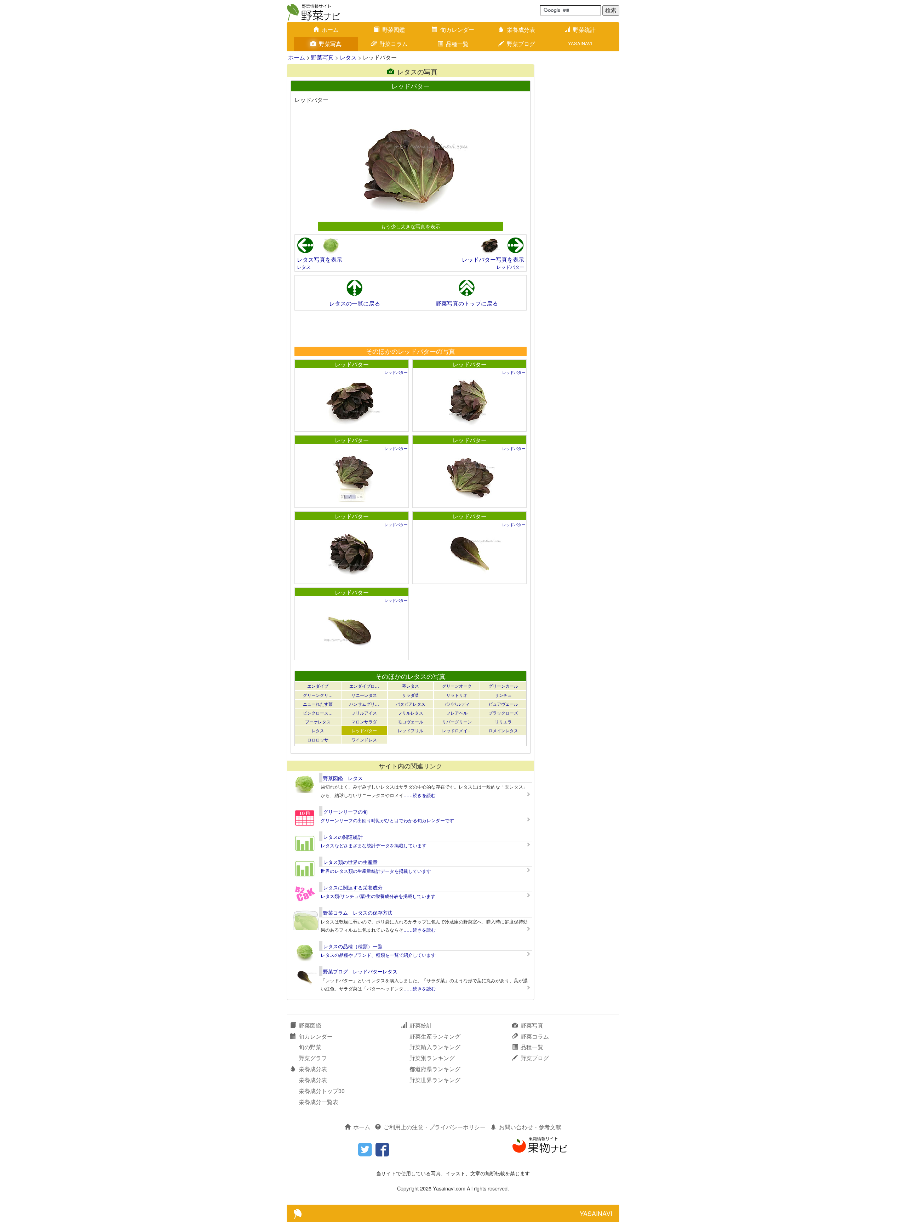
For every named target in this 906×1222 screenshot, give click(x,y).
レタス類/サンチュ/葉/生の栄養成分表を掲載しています (378, 896)
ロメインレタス (503, 730)
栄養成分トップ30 (322, 1091)
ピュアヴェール (503, 704)
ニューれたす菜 (318, 704)
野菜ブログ (521, 44)
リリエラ (503, 721)
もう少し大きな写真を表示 (410, 226)
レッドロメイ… (457, 730)
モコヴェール (410, 721)
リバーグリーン (457, 721)
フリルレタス (410, 713)
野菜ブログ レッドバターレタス (360, 971)
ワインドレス (364, 740)
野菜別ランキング (432, 1058)
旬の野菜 (310, 1047)
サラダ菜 (410, 695)
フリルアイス (364, 713)
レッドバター (510, 266)
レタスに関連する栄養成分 (353, 887)
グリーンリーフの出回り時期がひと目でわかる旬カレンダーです (387, 820)
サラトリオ (457, 695)
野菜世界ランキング (434, 1080)
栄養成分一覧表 (318, 1102)
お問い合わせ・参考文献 (530, 1127)
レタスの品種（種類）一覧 (353, 946)
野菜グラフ (313, 1058)
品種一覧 (457, 44)
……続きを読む (419, 795)
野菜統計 (584, 29)
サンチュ (503, 695)
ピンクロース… (318, 713)
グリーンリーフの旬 (345, 811)
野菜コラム (393, 44)
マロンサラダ (364, 721)
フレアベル (457, 713)
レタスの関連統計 (343, 836)
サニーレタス (364, 695)
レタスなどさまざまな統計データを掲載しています (373, 845)
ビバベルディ (457, 704)
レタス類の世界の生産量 (350, 861)
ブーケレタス (318, 721)
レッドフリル (410, 730)
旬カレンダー (457, 29)
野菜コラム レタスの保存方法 (357, 912)
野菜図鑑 (393, 29)
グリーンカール (503, 686)
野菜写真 (330, 44)
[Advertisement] (410, 328)
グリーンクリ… (318, 695)
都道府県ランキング (434, 1069)
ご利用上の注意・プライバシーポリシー (435, 1127)
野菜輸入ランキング (434, 1047)
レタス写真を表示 (319, 259)
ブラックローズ (503, 713)
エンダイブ (317, 686)
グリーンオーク (457, 686)
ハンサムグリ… (364, 704)
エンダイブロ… (364, 686)
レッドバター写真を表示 (493, 259)
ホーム (330, 29)
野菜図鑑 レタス (343, 777)
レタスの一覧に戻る (354, 303)
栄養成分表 (521, 29)
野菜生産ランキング (434, 1036)
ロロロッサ (317, 740)
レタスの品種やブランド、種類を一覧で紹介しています (378, 954)
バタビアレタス (410, 704)
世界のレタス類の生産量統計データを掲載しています (376, 871)
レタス (348, 57)
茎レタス (410, 686)
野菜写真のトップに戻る (467, 303)
